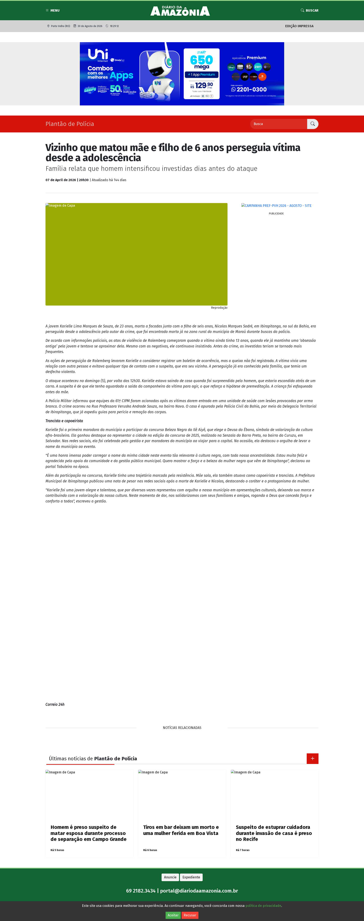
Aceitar (173, 915)
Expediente (191, 877)
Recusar (190, 915)
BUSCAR (312, 10)
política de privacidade (263, 906)
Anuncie (170, 877)
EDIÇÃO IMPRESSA (299, 26)
